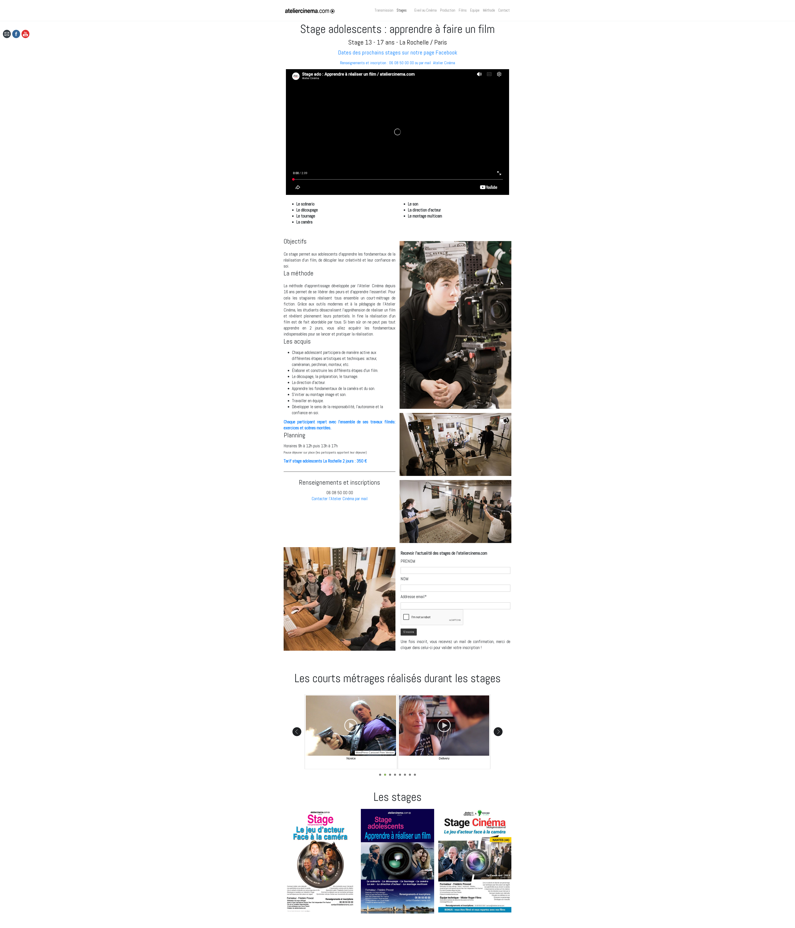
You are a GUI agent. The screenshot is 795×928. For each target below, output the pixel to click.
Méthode (489, 10)
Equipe (474, 10)
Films (463, 10)
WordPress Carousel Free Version (375, 752)
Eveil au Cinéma (425, 10)
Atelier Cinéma (444, 62)
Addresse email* (414, 596)
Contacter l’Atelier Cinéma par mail (340, 498)
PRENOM (408, 561)
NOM (404, 579)
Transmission (384, 10)
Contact (504, 10)
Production (447, 10)
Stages (402, 10)
